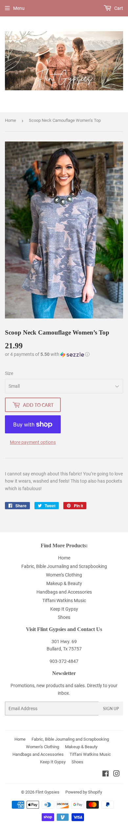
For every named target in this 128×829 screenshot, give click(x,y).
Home (10, 120)
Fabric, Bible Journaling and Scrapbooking (64, 566)
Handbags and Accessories (64, 592)
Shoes (64, 617)
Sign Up (111, 708)
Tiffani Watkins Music (64, 600)
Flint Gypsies (47, 792)
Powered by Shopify (83, 792)
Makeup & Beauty (64, 583)
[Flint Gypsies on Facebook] (105, 774)
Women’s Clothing (64, 575)
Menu (19, 8)
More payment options (33, 442)
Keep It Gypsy (64, 609)
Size (9, 373)
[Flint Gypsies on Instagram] (116, 774)
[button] (47, 354)
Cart (118, 8)
